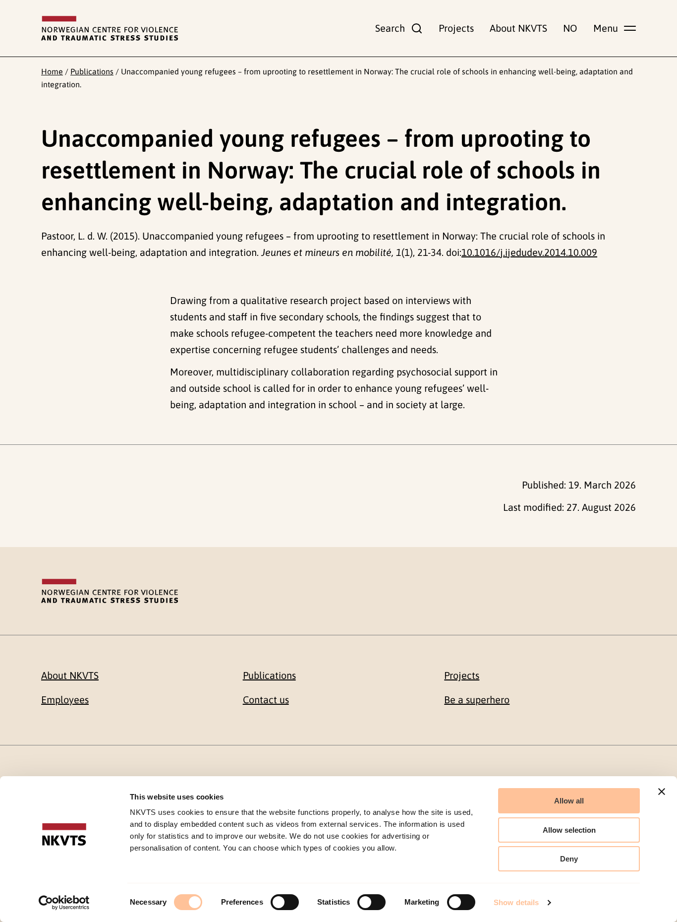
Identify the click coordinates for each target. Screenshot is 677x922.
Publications (91, 71)
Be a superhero (476, 699)
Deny (569, 859)
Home (52, 71)
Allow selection (569, 830)
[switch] (285, 902)
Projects (456, 28)
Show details (516, 902)
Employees (65, 699)
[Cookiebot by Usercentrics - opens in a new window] (64, 902)
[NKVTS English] (109, 28)
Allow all (569, 801)
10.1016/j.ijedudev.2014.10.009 (529, 252)
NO (570, 28)
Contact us (266, 699)
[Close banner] (661, 791)
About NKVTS (518, 28)
